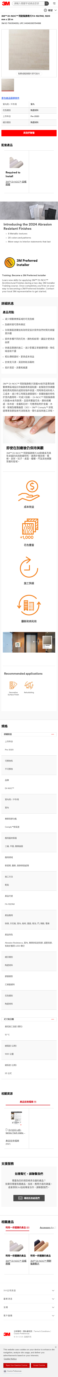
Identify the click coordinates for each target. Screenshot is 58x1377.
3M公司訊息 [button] (10, 1291)
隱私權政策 (27, 1331)
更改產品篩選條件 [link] (10, 98)
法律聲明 (17, 1331)
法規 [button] (6, 1307)
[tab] (28, 1102)
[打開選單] (54, 4)
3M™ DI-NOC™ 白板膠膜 (16, 183)
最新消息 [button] (8, 1299)
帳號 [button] (50, 10)
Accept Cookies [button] (39, 1365)
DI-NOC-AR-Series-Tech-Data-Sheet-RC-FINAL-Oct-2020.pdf (15, 1131)
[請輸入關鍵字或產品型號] (47, 3)
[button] (12, 1371)
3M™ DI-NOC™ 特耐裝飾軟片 (40, 1262)
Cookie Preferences (21, 1334)
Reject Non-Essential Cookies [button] (16, 1365)
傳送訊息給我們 (32, 1198)
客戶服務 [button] (8, 1316)
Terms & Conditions (42, 1331)
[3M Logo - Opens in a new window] (6, 3)
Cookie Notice (10, 1359)
